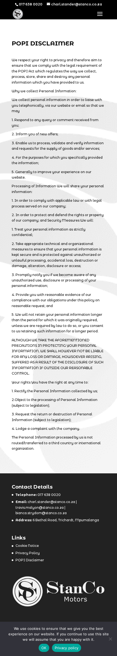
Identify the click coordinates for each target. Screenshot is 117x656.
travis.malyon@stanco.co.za (40, 507)
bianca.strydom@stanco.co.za (41, 513)
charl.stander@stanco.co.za (51, 502)
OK (44, 648)
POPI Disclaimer (30, 560)
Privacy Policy (28, 553)
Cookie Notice (27, 546)
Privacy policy (67, 648)
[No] (110, 639)
